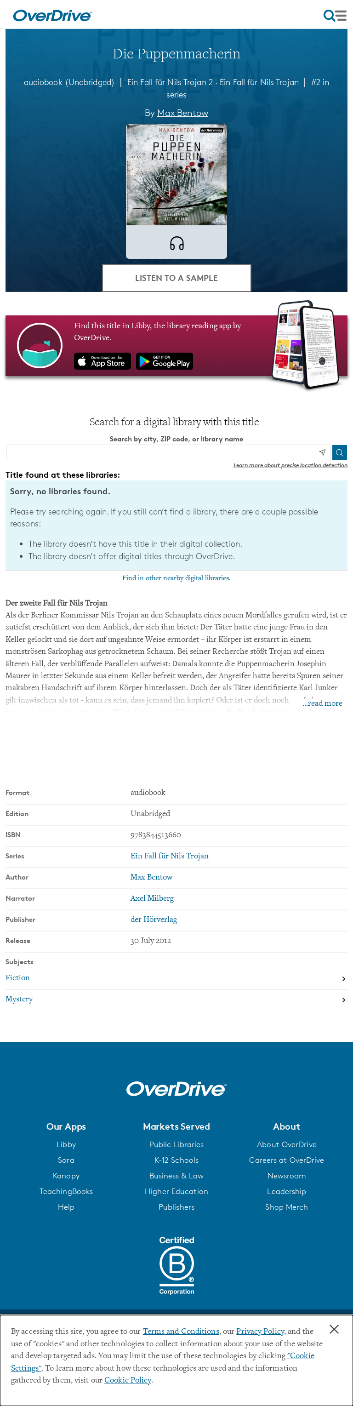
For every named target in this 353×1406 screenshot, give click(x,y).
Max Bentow (182, 112)
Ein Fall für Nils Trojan (259, 82)
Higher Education (176, 1191)
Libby (66, 1144)
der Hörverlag (154, 920)
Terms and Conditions (181, 1332)
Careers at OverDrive (286, 1160)
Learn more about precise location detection (290, 465)
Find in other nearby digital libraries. (176, 578)
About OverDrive (287, 1144)
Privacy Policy (260, 1332)
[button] (66, 1126)
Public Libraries (176, 1144)
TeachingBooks (66, 1191)
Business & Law (176, 1175)
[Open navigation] (335, 15)
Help (66, 1207)
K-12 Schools (176, 1160)
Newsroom (287, 1175)
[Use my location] (322, 452)
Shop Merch (286, 1207)
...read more (322, 704)
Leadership (286, 1191)
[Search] (339, 452)
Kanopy (66, 1175)
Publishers (176, 1207)
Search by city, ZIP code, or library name (176, 438)
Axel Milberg (152, 899)
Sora (66, 1160)
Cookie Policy (127, 1381)
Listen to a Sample (176, 277)
